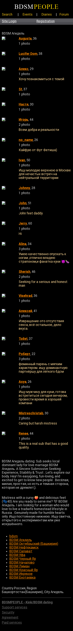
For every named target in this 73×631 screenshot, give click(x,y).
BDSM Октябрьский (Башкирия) (33, 544)
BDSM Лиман (19, 566)
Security (8, 612)
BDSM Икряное (21, 574)
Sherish (24, 272)
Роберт (24, 354)
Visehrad (25, 296)
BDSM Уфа (17, 555)
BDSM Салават (20, 551)
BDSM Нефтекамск (24, 547)
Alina (22, 244)
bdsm (13, 536)
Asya (22, 382)
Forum (64, 14)
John (23, 203)
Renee (23, 433)
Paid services (12, 622)
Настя (23, 104)
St (20, 89)
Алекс (23, 69)
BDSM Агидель (20, 540)
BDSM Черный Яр (22, 559)
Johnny (24, 188)
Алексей (25, 311)
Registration (45, 21)
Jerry (23, 223)
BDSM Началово (21, 562)
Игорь (23, 119)
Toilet (23, 339)
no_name (26, 140)
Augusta (25, 38)
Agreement (10, 617)
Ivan (22, 160)
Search (7, 14)
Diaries (47, 14)
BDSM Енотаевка (22, 577)
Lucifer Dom (28, 54)
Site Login (9, 21)
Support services (14, 607)
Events (28, 14)
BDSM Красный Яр (23, 570)
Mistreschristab (31, 413)
